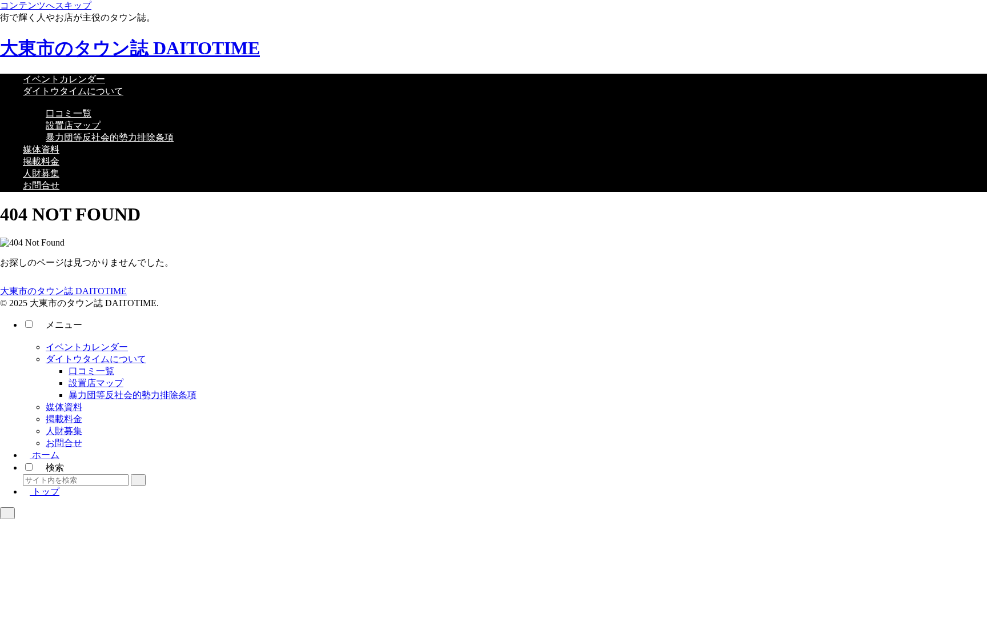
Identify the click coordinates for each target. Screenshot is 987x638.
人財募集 (64, 431)
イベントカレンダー (87, 347)
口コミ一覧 (91, 371)
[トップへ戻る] (7, 513)
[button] (138, 480)
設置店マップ (96, 383)
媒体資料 (64, 407)
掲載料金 (64, 419)
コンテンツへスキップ (45, 5)
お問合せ (64, 443)
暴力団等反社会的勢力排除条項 (132, 395)
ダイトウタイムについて (96, 359)
